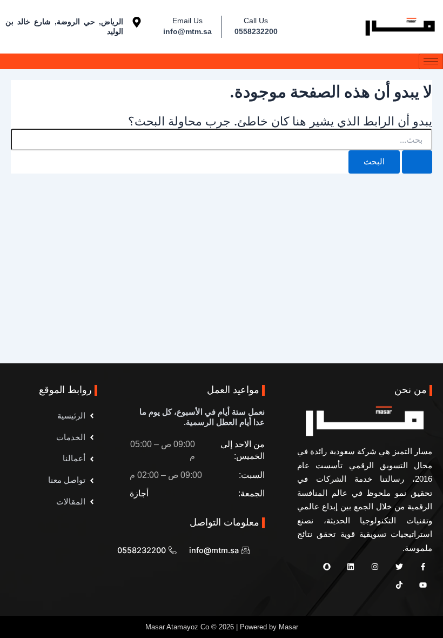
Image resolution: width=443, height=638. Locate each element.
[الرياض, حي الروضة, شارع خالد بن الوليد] (136, 22)
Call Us (256, 20)
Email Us (187, 20)
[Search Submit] (417, 162)
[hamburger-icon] (431, 61)
